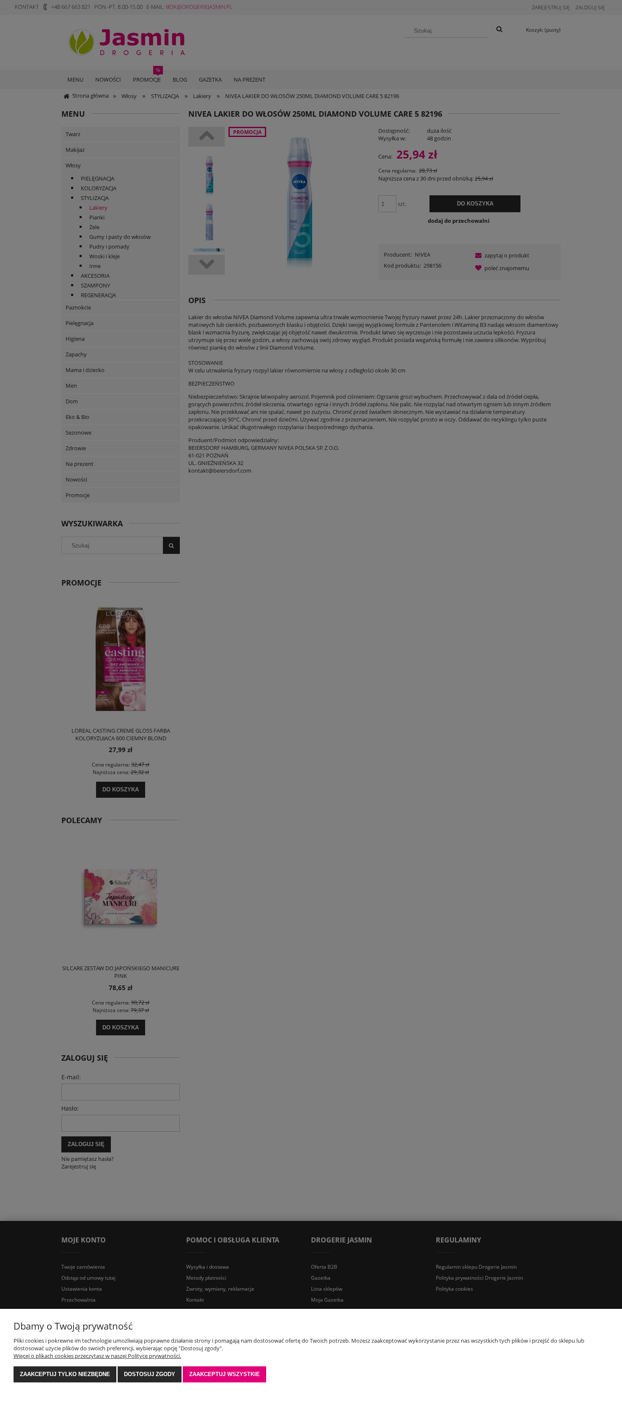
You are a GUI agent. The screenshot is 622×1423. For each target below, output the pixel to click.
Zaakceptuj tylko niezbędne (65, 1374)
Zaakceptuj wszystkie (224, 1374)
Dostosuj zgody (149, 1374)
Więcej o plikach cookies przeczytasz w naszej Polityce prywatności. (97, 1356)
